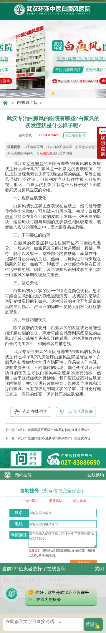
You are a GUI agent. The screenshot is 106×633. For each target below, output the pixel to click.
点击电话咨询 (75, 135)
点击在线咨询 (35, 411)
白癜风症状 (27, 102)
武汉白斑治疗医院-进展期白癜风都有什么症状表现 (54, 438)
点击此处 (46, 153)
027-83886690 (49, 135)
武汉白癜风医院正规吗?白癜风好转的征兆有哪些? (53, 430)
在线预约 (95, 475)
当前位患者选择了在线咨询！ (36, 568)
